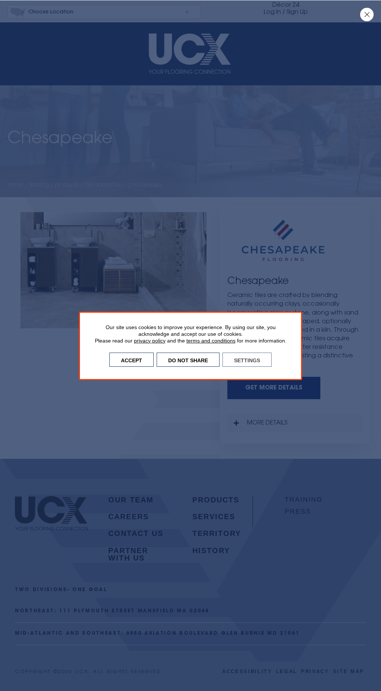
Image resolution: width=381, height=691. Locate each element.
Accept (131, 360)
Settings (247, 360)
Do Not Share (188, 360)
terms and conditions (211, 341)
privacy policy (150, 341)
